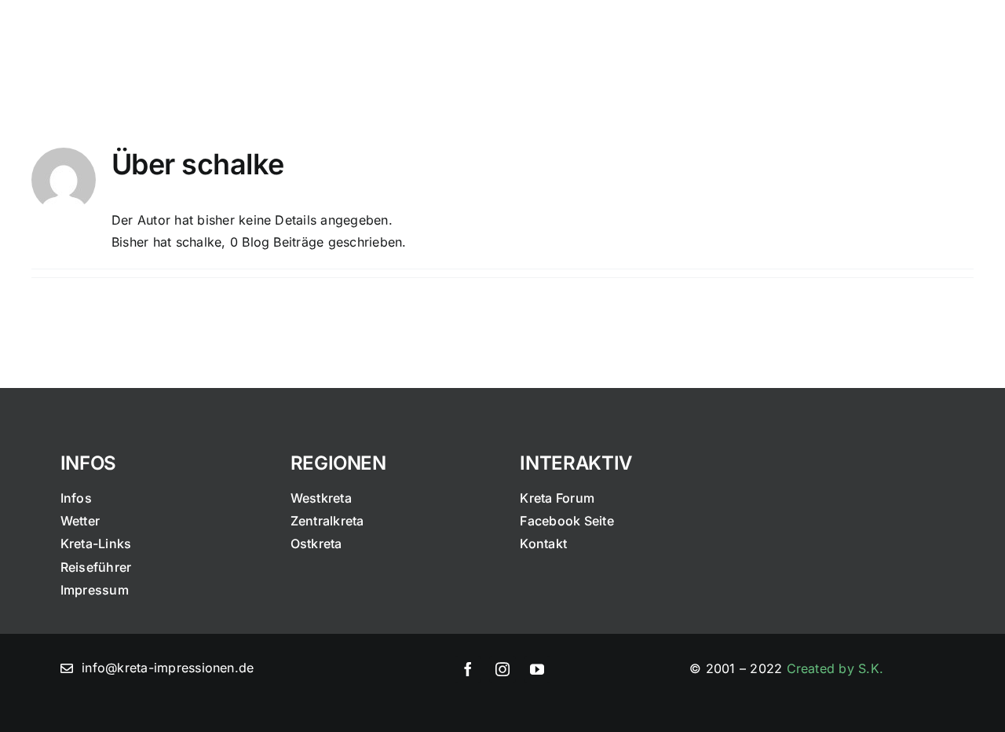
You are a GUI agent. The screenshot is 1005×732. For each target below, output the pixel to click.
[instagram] (502, 669)
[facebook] (468, 669)
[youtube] (537, 669)
